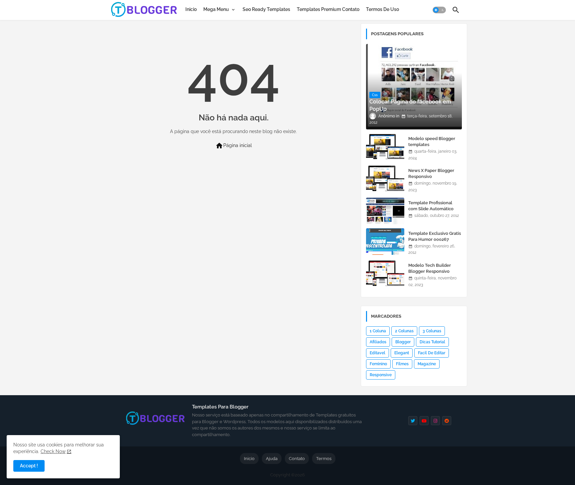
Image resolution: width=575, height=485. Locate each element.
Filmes (402, 364)
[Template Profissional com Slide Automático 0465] (385, 211)
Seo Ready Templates (266, 9)
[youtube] (424, 420)
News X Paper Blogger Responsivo (431, 173)
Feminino (378, 364)
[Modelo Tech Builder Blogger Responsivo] (385, 273)
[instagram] (435, 420)
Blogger (403, 342)
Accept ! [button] (29, 465)
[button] (439, 10)
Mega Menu (216, 9)
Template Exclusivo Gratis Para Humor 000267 (434, 236)
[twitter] (412, 420)
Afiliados (378, 342)
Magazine (427, 364)
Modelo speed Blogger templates (431, 141)
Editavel (377, 353)
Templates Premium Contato (328, 9)
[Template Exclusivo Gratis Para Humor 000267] (385, 241)
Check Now (53, 451)
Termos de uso (382, 9)
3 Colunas (432, 331)
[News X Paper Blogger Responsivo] (385, 178)
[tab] (191, 9)
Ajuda (272, 458)
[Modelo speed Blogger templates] (385, 146)
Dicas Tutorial (432, 342)
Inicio (191, 9)
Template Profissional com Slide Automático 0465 (431, 208)
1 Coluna (378, 331)
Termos (323, 458)
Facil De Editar (431, 353)
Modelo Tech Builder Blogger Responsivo (429, 268)
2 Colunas (404, 331)
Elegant (401, 353)
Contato (297, 458)
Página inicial (233, 146)
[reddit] (446, 420)
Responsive (381, 375)
